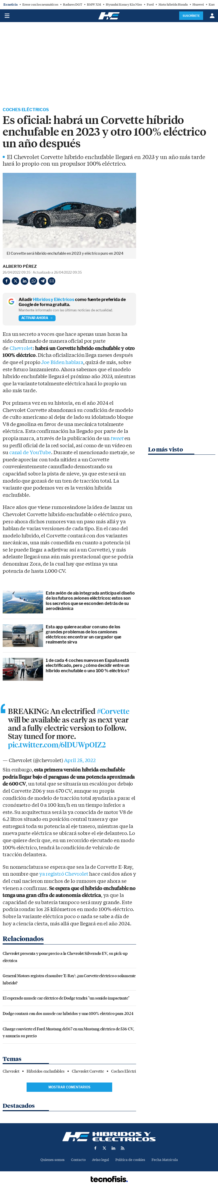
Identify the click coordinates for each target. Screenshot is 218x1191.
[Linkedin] (24, 281)
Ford (150, 4)
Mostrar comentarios (69, 1087)
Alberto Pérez (20, 266)
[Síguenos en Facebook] (95, 1148)
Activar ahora (34, 318)
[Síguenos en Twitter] (104, 1148)
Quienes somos (52, 1160)
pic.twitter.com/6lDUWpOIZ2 (57, 745)
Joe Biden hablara (62, 362)
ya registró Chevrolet (63, 874)
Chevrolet (21, 348)
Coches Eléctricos (26, 109)
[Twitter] (15, 281)
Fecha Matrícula (165, 1160)
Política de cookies (130, 1160)
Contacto (78, 1160)
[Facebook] (6, 281)
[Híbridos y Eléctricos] (109, 1137)
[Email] (51, 281)
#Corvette (113, 711)
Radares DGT (72, 4)
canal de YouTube (30, 452)
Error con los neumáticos (40, 4)
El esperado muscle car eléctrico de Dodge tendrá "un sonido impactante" (66, 998)
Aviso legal (100, 1160)
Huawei (198, 4)
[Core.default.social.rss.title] (122, 1148)
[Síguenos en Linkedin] (113, 1148)
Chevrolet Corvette (88, 1071)
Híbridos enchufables (46, 1071)
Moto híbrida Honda (173, 4)
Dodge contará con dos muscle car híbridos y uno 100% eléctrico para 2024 (68, 1013)
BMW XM (94, 4)
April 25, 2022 (80, 760)
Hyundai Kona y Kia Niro (124, 4)
